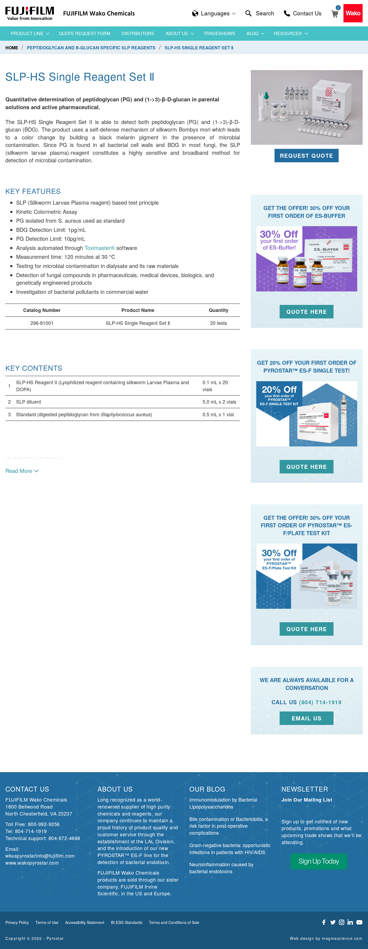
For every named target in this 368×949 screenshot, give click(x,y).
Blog (252, 33)
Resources (288, 33)
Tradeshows (219, 33)
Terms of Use (47, 922)
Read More (18, 470)
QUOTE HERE (306, 629)
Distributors (138, 33)
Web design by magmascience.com (326, 938)
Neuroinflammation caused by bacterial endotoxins (221, 868)
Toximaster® (100, 248)
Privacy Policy (17, 922)
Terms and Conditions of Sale (174, 922)
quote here (306, 311)
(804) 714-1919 (320, 702)
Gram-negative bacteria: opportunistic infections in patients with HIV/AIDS (229, 848)
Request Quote (306, 155)
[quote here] (306, 258)
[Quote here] (306, 413)
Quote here (306, 466)
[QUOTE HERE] (306, 576)
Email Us (307, 718)
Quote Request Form (84, 33)
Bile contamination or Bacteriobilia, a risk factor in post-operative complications (228, 825)
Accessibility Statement (84, 922)
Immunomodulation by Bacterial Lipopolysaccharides (223, 803)
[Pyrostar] (29, 13)
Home (12, 47)
